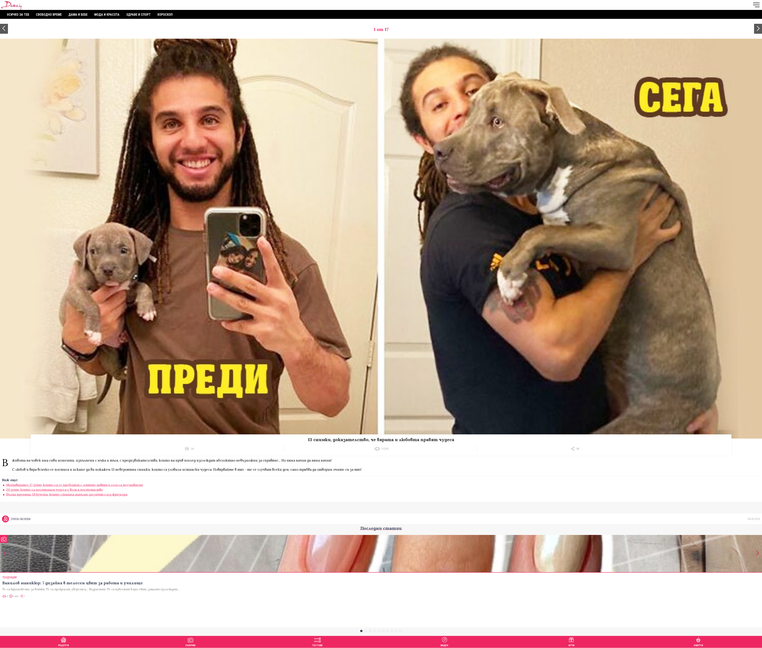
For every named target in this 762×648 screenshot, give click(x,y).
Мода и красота (106, 14)
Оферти (698, 645)
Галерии (190, 645)
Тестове (317, 645)
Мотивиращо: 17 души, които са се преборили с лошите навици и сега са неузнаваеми (74, 485)
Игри (571, 645)
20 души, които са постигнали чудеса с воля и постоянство (54, 490)
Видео (444, 645)
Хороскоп (165, 14)
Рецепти (63, 645)
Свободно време (49, 14)
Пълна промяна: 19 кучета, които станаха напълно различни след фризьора (66, 494)
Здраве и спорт (138, 14)
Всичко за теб (18, 14)
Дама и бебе (78, 14)
